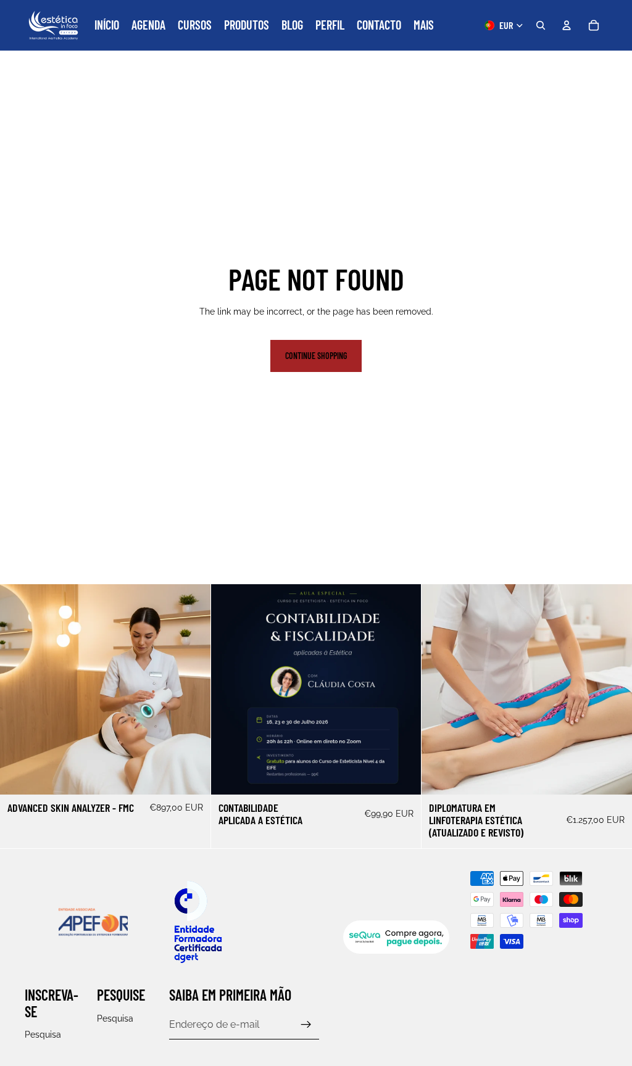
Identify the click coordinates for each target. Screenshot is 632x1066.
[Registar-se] (306, 1025)
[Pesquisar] (540, 25)
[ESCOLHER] (191, 775)
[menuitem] (423, 25)
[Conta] (566, 25)
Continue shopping (316, 355)
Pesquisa (43, 1035)
